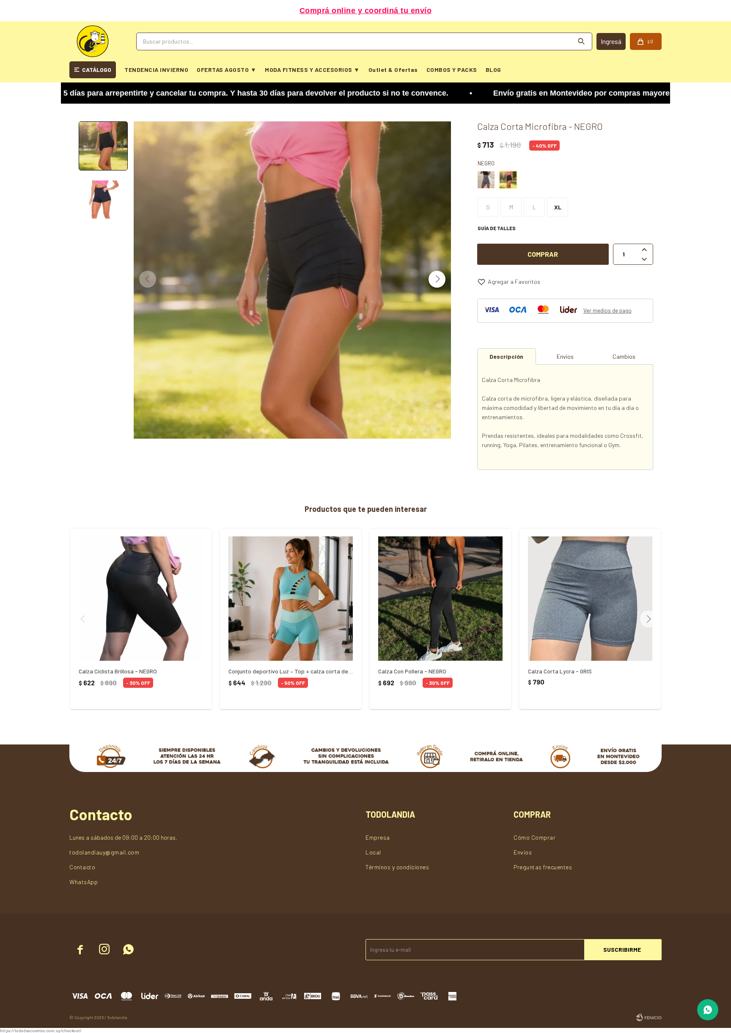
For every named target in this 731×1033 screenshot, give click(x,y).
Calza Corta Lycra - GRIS (560, 671)
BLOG (493, 69)
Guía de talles (497, 228)
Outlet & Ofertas (393, 69)
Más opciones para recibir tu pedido (365, 10)
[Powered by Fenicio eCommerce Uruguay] (649, 1017)
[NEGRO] (508, 179)
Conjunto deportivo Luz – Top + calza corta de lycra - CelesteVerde (290, 671)
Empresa (378, 837)
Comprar (543, 254)
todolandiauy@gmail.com (104, 852)
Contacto (82, 867)
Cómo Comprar (534, 837)
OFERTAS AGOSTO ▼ (226, 69)
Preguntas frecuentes (543, 867)
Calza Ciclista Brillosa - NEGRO (118, 671)
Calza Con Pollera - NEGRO (412, 671)
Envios (523, 852)
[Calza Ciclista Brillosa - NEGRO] (141, 598)
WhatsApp (83, 881)
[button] (437, 279)
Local (373, 852)
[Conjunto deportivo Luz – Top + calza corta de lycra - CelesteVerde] (290, 598)
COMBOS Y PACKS (451, 69)
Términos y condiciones (397, 867)
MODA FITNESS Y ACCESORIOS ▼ (312, 69)
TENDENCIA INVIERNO (156, 69)
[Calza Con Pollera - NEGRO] (440, 598)
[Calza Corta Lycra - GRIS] (590, 598)
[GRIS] (486, 179)
